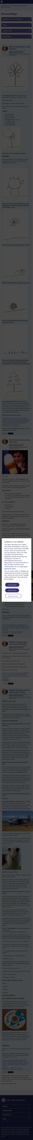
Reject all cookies (12, 590)
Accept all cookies (12, 585)
